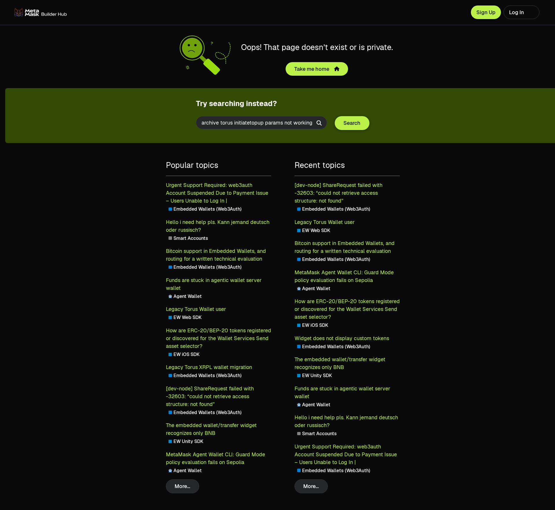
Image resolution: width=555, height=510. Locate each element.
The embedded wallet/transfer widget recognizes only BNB (211, 429)
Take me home (311, 69)
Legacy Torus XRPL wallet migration (209, 367)
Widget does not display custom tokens (342, 338)
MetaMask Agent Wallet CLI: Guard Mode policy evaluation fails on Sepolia (215, 458)
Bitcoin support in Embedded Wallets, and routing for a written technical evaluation (216, 255)
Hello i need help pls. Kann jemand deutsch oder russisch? (217, 226)
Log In (516, 12)
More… (182, 486)
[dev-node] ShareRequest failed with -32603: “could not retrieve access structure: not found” (210, 396)
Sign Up (485, 12)
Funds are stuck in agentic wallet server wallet (214, 284)
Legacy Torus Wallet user (196, 309)
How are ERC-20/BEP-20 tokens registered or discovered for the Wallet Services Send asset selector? (218, 338)
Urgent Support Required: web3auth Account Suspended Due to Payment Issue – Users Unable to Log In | (217, 193)
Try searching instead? (236, 103)
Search (351, 123)
